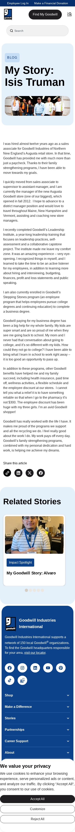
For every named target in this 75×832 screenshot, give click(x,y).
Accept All (37, 799)
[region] (37, 795)
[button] (8, 14)
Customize (37, 809)
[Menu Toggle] (69, 14)
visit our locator (34, 652)
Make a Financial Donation (51, 3)
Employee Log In (18, 3)
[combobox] (37, 31)
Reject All (37, 819)
